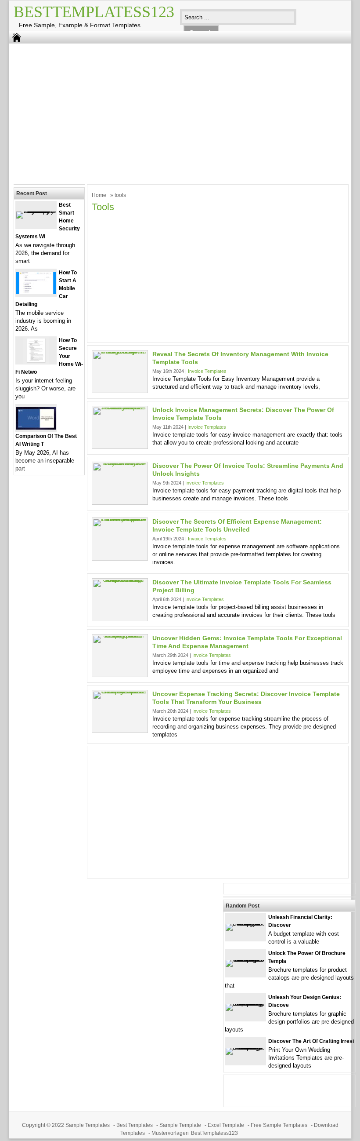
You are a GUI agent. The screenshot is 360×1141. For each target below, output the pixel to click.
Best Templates (134, 1125)
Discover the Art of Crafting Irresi (311, 1041)
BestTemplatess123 (94, 12)
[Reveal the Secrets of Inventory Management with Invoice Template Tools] (120, 351)
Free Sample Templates (279, 1125)
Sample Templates (87, 1125)
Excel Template (226, 1125)
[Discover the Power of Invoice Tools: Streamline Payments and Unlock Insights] (120, 463)
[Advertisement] (173, 111)
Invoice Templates (207, 371)
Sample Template (180, 1125)
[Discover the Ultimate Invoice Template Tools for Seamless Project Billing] (120, 579)
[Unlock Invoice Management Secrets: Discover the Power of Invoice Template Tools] (120, 407)
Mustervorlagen (170, 1133)
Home (99, 195)
